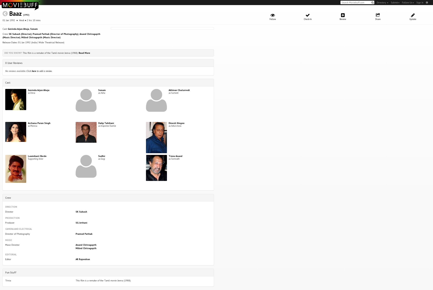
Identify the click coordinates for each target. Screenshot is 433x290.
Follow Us (407, 2)
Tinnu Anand (175, 156)
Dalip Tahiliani (106, 123)
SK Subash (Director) (20, 34)
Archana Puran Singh (39, 123)
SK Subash (81, 211)
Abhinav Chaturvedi (179, 90)
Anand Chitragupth (86, 244)
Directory (382, 2)
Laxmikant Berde (37, 156)
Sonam (34, 28)
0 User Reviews (13, 63)
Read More (84, 52)
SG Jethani (81, 222)
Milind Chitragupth (86, 248)
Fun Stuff (10, 272)
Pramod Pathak (84, 233)
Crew (8, 197)
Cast (7, 82)
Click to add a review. (39, 71)
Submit (394, 2)
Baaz (15, 13)
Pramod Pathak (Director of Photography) (55, 34)
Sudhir (101, 156)
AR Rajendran (83, 259)
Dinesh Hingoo (176, 123)
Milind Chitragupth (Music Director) (41, 37)
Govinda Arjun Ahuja (18, 28)
